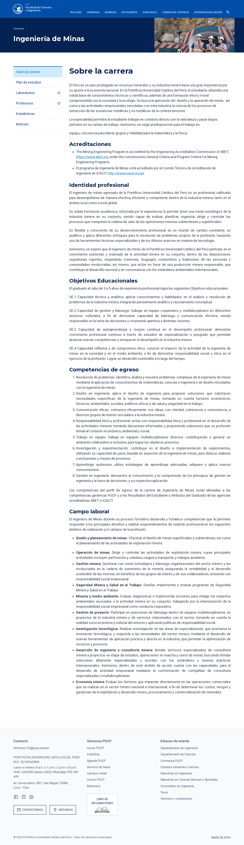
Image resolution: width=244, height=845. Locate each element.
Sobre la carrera (28, 72)
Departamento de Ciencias (178, 754)
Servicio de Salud (98, 767)
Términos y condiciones (176, 798)
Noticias (22, 124)
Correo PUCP (96, 779)
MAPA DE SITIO (221, 837)
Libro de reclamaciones (102, 801)
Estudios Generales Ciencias (180, 767)
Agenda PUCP (96, 761)
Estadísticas (25, 114)
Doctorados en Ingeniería (177, 786)
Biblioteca (93, 786)
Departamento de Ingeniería (179, 748)
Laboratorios (25, 93)
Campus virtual (97, 773)
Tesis (164, 792)
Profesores (24, 103)
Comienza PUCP (172, 761)
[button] (75, 13)
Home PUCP (95, 748)
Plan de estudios (28, 82)
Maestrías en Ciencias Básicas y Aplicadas (189, 779)
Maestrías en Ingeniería (176, 773)
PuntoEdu (93, 754)
